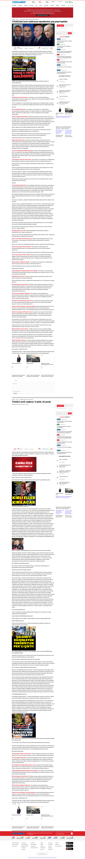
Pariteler (55, 838)
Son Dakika (14, 5)
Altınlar (41, 842)
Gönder (15, 393)
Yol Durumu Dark (15, 844)
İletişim (34, 857)
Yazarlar (57, 5)
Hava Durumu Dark (15, 842)
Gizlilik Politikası (38, 857)
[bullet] (27, 393)
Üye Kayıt (57, 844)
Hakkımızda (30, 857)
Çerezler (42, 857)
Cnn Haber (13, 19)
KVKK (45, 857)
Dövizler (41, 844)
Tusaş (19, 803)
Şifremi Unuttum (58, 846)
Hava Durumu (35, 838)
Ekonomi (31, 5)
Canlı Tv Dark (23, 842)
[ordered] (26, 393)
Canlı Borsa (33, 842)
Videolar (52, 5)
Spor (36, 5)
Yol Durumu (62, 838)
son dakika (14, 803)
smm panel (23, 849)
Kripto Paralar (70, 838)
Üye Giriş (57, 842)
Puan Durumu (42, 838)
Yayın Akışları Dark (24, 844)
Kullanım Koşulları (50, 857)
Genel (17, 19)
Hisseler (49, 838)
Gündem (26, 5)
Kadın (40, 5)
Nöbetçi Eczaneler (24, 846)
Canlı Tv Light (14, 846)
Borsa (13, 838)
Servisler (20, 5)
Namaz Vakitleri (20, 838)
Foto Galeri (46, 5)
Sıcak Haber (50, 849)
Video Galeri (50, 844)
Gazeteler (63, 5)
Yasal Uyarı (55, 857)
